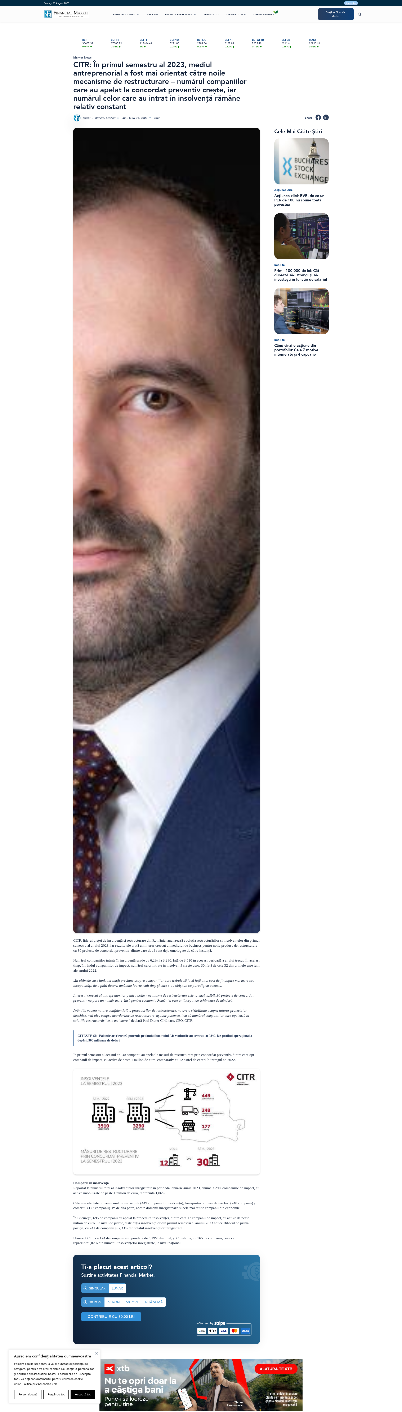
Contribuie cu (111, 1316)
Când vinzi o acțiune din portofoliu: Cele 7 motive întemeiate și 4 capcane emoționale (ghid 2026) (296, 350)
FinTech (209, 14)
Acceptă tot (83, 1394)
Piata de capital (124, 14)
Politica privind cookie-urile (40, 1384)
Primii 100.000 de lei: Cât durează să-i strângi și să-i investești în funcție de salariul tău (300, 275)
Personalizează (27, 1394)
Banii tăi (280, 265)
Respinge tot (56, 1394)
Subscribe (351, 3)
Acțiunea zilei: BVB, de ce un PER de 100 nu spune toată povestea (299, 200)
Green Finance (264, 14)
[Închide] (96, 1353)
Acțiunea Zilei (283, 190)
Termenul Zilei (236, 14)
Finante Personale (178, 14)
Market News (82, 58)
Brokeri (152, 14)
